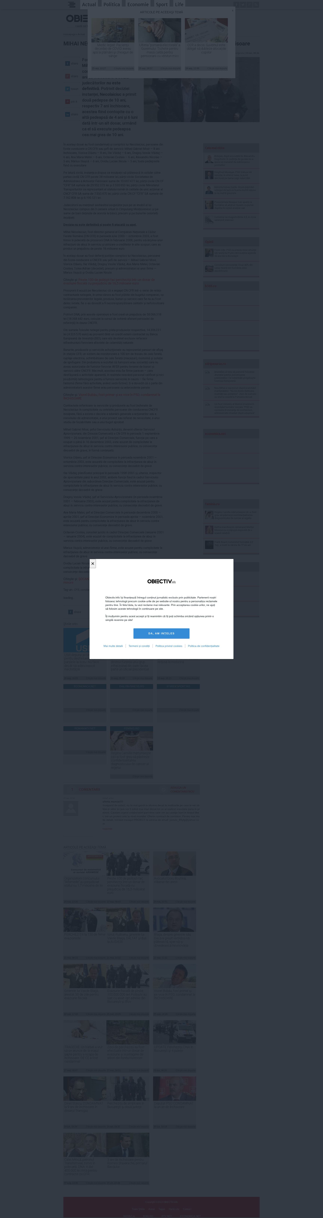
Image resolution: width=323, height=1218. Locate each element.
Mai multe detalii (113, 645)
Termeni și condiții (139, 645)
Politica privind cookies (169, 645)
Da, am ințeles (161, 633)
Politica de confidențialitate (203, 645)
